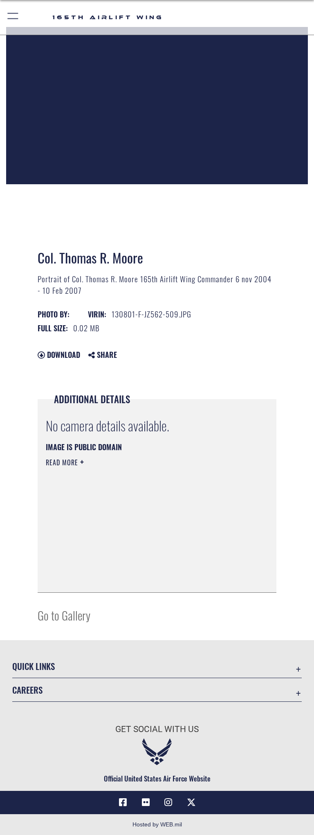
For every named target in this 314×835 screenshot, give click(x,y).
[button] (13, 17)
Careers (27, 689)
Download (62, 354)
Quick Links (33, 666)
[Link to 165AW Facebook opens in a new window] (123, 802)
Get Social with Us (157, 729)
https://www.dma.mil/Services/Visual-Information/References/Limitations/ (142, 525)
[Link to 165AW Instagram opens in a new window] (168, 802)
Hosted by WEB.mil (157, 824)
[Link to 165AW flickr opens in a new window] (145, 802)
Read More (63, 462)
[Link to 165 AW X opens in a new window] (191, 802)
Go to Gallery (64, 615)
